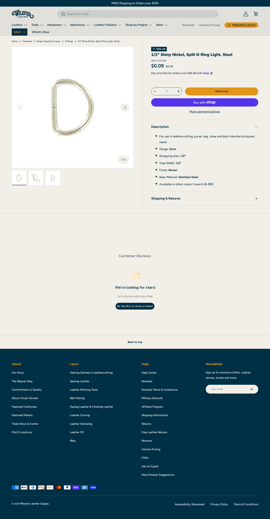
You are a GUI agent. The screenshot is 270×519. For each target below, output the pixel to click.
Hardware (54, 25)
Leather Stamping (81, 423)
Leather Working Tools (84, 389)
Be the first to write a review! (135, 306)
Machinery (77, 25)
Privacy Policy (219, 504)
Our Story (18, 372)
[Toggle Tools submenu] (41, 25)
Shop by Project (136, 25)
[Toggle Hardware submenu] (64, 25)
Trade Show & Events (25, 423)
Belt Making (77, 398)
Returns (146, 423)
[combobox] (137, 14)
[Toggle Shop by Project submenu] (150, 25)
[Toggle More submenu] (166, 25)
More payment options (205, 111)
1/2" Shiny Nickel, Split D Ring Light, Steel (99, 41)
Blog (72, 440)
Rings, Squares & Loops (48, 41)
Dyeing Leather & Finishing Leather (91, 406)
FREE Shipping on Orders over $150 (135, 3)
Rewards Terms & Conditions (159, 389)
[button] (256, 14)
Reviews (147, 440)
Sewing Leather (79, 381)
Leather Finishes (105, 25)
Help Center (149, 372)
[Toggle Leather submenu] (25, 25)
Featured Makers (22, 415)
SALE (17, 32)
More (159, 25)
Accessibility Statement (190, 504)
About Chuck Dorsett (25, 398)
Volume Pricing (209, 25)
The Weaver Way (22, 381)
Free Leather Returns (154, 432)
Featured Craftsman (24, 406)
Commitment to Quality (27, 389)
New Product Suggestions (158, 474)
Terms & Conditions (246, 504)
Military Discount (152, 398)
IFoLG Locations (22, 432)
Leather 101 (77, 432)
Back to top (135, 342)
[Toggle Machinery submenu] (88, 25)
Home (15, 41)
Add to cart (221, 91)
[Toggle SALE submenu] (24, 32)
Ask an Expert (150, 466)
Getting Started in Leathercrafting (91, 372)
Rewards (188, 25)
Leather (17, 25)
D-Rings (69, 41)
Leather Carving (80, 415)
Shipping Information (155, 415)
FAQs (145, 457)
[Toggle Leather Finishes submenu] (120, 25)
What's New (40, 32)
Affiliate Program (152, 406)
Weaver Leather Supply (34, 503)
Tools (35, 25)
